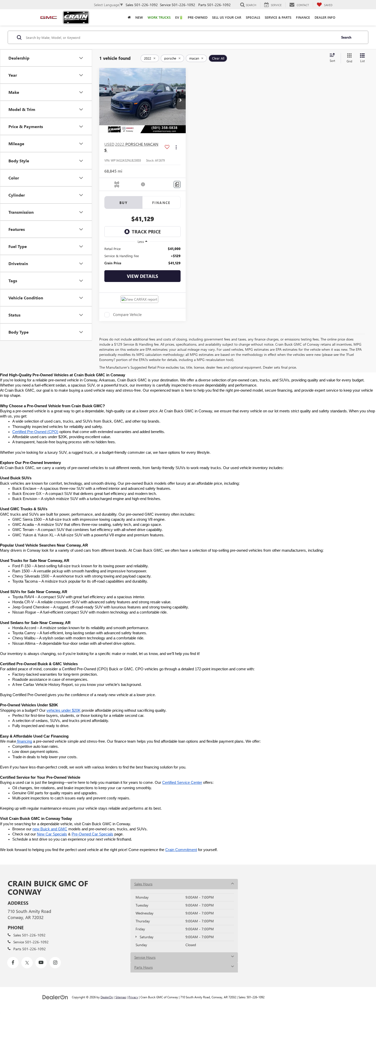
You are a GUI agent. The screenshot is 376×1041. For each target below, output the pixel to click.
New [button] (139, 17)
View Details (142, 276)
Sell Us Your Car (226, 17)
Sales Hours (143, 883)
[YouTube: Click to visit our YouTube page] (41, 962)
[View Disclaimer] (143, 184)
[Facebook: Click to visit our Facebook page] (12, 962)
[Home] (129, 17)
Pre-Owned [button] (197, 17)
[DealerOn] (55, 996)
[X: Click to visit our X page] (27, 962)
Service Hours (145, 957)
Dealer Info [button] (325, 17)
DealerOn (107, 997)
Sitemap (120, 997)
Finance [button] (303, 17)
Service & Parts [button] (278, 17)
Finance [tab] (161, 202)
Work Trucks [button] (159, 17)
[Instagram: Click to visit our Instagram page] (55, 962)
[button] (180, 100)
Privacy (133, 997)
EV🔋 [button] (179, 17)
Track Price (146, 232)
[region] (142, 256)
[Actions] (176, 147)
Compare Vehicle (127, 314)
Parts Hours (143, 967)
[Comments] (177, 184)
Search (346, 37)
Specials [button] (253, 17)
